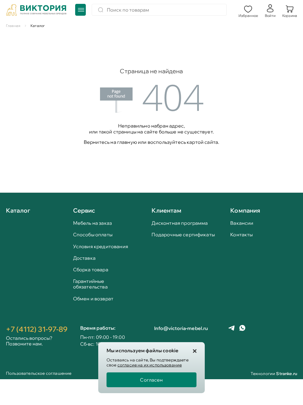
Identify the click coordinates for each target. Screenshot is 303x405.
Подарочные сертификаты (183, 234)
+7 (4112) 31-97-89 (36, 329)
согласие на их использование (149, 365)
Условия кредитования (100, 246)
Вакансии (241, 223)
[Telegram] (231, 329)
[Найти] (100, 9)
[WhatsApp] (242, 328)
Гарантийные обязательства (90, 284)
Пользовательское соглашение (38, 374)
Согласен (151, 380)
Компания (245, 210)
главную (127, 142)
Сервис (84, 210)
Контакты (241, 234)
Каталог (18, 211)
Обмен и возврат (93, 299)
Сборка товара (90, 269)
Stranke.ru (286, 373)
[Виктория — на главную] (36, 10)
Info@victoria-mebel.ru (181, 328)
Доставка (84, 258)
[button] (248, 10)
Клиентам (166, 210)
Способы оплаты (92, 234)
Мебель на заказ (92, 223)
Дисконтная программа (180, 223)
